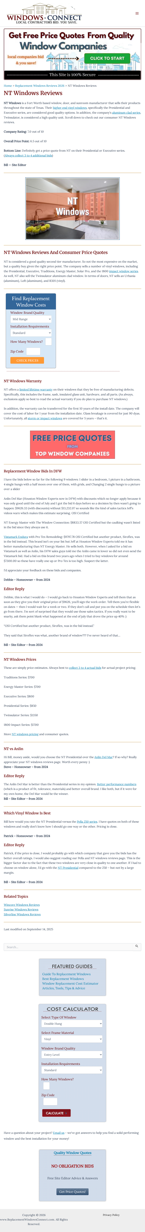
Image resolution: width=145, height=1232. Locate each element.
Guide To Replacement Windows (66, 974)
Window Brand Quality (27, 313)
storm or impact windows (45, 418)
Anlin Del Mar (103, 757)
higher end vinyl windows (70, 107)
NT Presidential (68, 867)
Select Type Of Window (58, 1017)
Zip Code (17, 351)
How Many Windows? (26, 342)
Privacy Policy (111, 1215)
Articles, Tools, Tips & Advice (63, 988)
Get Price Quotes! (72, 1192)
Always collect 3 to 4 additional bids (28, 155)
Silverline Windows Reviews (22, 914)
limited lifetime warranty (35, 389)
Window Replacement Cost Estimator (70, 983)
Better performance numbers (116, 784)
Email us (58, 1133)
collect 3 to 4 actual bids (85, 668)
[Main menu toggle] (137, 13)
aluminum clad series (126, 112)
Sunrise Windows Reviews (21, 909)
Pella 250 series (87, 821)
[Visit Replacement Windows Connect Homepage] (72, 54)
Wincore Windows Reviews (22, 905)
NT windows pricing (25, 734)
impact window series (123, 271)
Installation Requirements (29, 326)
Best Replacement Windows (63, 979)
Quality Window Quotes (72, 1153)
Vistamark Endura (16, 537)
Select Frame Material (57, 1033)
